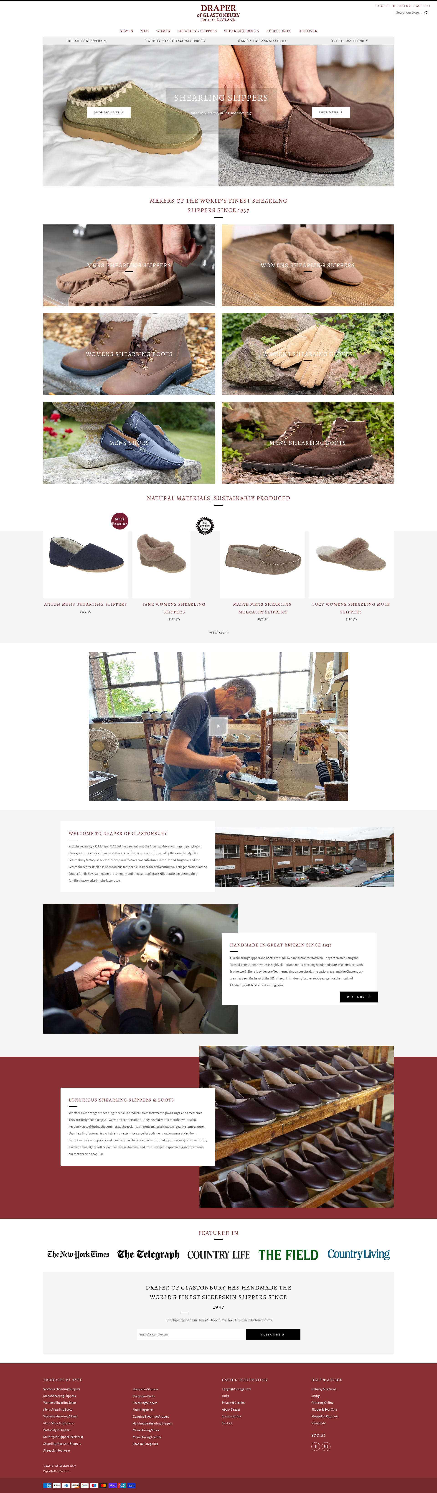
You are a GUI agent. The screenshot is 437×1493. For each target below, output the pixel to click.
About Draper (231, 1409)
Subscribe (270, 1334)
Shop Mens (329, 112)
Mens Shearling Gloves (58, 1423)
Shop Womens (106, 112)
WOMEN (163, 31)
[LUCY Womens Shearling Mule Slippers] (351, 555)
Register (402, 6)
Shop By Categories (145, 1444)
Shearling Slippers (145, 1403)
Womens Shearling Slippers (61, 1389)
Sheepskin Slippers (145, 1389)
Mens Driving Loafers (147, 1437)
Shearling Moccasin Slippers (62, 1443)
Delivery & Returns (323, 1389)
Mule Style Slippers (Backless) (63, 1437)
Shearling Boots (143, 1410)
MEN (145, 31)
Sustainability (231, 1416)
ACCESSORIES (278, 31)
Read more (357, 997)
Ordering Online (322, 1402)
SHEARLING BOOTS (241, 31)
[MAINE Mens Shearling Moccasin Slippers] (262, 555)
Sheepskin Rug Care (324, 1416)
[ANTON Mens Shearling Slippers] (85, 555)
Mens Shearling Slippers (59, 1396)
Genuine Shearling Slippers (151, 1416)
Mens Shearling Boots (57, 1409)
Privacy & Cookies (233, 1402)
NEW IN (126, 31)
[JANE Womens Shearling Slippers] (174, 555)
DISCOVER (308, 31)
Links (225, 1396)
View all (217, 632)
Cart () (422, 6)
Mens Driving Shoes (146, 1430)
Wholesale (318, 1423)
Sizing (315, 1396)
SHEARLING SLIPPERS (197, 31)
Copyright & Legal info (236, 1389)
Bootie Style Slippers (57, 1430)
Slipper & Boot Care (324, 1409)
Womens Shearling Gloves (60, 1416)
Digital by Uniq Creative (56, 1471)
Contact (227, 1423)
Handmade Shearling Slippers (153, 1423)
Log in (382, 6)
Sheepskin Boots (144, 1396)
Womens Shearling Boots (59, 1402)
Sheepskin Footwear (56, 1450)
